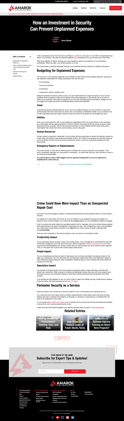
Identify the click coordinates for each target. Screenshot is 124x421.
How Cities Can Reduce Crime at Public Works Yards (75, 325)
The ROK (21, 408)
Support (21, 396)
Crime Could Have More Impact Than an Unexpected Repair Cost (22, 67)
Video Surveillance (57, 392)
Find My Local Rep (115, 8)
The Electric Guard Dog (42, 392)
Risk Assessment (23, 402)
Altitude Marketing (67, 413)
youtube (57, 417)
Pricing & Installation (24, 392)
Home (10, 14)
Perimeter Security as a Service (20, 72)
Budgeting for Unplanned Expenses (20, 62)
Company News (74, 396)
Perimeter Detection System (60, 402)
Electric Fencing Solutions (41, 390)
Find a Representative (24, 390)
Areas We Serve (62, 1)
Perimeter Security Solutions (59, 390)
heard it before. (72, 281)
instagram (67, 417)
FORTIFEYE (56, 394)
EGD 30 (37, 394)
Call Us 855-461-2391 (81, 1)
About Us (72, 390)
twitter (52, 417)
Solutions (75, 8)
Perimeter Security (21, 14)
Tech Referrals (23, 406)
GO (120, 1)
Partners (73, 394)
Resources (102, 8)
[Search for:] (107, 1)
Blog (14, 14)
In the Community (89, 394)
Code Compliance (23, 398)
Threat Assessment (97, 307)
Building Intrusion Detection (59, 398)
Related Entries (17, 76)
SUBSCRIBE (75, 371)
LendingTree (78, 56)
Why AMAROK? (88, 392)
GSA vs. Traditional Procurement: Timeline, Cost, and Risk (48, 323)
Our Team (73, 392)
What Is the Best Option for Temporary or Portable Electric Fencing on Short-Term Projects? (101, 320)
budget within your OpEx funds (57, 302)
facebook (62, 417)
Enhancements (39, 398)
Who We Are (93, 8)
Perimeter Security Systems (40, 401)
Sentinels (55, 400)
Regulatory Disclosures (25, 400)
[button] (30, 56)
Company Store (23, 404)
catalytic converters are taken (96, 244)
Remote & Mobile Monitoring (60, 396)
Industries (84, 8)
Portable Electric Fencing (42, 396)
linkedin (72, 417)
